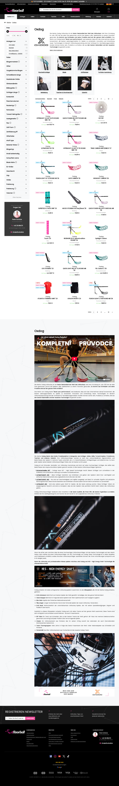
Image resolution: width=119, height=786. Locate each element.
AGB (72, 737)
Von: (8, 35)
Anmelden (30, 718)
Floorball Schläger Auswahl (56, 735)
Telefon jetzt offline (68, 4)
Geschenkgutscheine (32, 745)
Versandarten (30, 733)
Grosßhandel (30, 743)
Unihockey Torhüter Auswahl (56, 741)
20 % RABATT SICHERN (77, 1)
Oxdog (14, 22)
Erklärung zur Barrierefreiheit (78, 741)
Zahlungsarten (30, 735)
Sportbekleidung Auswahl (55, 739)
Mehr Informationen (56, 50)
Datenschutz (74, 739)
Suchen (76, 9)
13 (108, 99)
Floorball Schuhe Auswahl (55, 743)
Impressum (45, 4)
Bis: (15, 35)
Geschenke (53, 4)
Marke (9, 22)
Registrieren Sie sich (85, 4)
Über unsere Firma (75, 733)
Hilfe (50, 745)
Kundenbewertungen (59, 765)
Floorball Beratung (10, 4)
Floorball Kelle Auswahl (55, 737)
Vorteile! (101, 4)
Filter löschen (17, 197)
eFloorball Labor (21, 4)
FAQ (50, 733)
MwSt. (28, 741)
